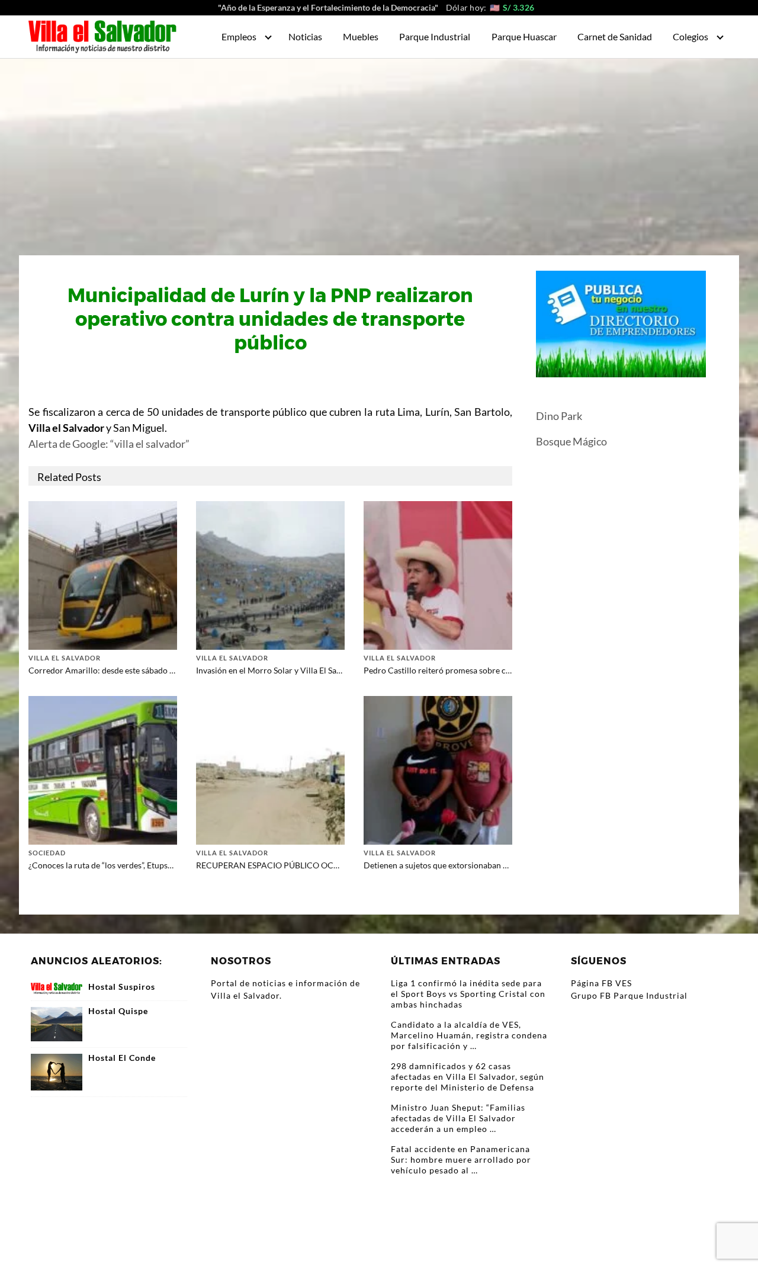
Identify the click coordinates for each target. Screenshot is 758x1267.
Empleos (238, 36)
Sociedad (47, 853)
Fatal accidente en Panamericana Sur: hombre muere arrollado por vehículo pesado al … (461, 1159)
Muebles (360, 36)
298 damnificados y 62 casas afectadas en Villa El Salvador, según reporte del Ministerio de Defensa (467, 1076)
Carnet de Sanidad (614, 36)
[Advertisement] (379, 147)
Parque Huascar (524, 36)
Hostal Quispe (118, 1011)
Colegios (690, 36)
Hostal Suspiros (121, 987)
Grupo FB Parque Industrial (629, 995)
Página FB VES (601, 983)
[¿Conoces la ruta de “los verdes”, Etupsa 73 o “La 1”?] (102, 769)
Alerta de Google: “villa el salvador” (109, 443)
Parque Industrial (434, 36)
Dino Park (559, 415)
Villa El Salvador (64, 658)
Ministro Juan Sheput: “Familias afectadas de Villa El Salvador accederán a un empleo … (458, 1118)
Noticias (305, 36)
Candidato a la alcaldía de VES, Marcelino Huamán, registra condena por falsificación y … (469, 1035)
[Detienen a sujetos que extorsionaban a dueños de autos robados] (438, 769)
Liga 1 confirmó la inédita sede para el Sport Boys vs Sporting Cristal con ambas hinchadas (468, 993)
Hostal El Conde (122, 1058)
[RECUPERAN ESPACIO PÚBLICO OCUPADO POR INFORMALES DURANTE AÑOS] (270, 769)
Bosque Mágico (571, 441)
